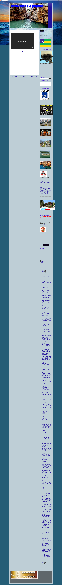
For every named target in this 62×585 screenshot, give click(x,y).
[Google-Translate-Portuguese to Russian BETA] (50, 83)
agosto (43, 273)
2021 (42, 260)
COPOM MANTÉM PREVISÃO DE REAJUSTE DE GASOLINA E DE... (46, 477)
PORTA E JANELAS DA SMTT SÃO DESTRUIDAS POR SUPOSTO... (46, 374)
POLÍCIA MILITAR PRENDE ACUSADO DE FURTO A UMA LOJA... (46, 397)
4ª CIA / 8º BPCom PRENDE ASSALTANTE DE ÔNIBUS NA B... (46, 307)
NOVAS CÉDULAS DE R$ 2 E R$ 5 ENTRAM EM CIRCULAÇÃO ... (46, 352)
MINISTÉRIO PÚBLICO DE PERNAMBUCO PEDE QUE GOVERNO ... (46, 364)
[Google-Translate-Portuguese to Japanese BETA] (47, 83)
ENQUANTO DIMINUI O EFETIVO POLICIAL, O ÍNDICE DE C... (46, 437)
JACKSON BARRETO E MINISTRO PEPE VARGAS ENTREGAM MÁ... (46, 395)
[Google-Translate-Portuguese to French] (43, 83)
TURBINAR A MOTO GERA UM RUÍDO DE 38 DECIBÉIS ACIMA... (46, 556)
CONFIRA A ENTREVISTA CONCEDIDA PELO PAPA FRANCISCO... (45, 325)
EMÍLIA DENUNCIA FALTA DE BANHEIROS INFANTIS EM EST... (46, 539)
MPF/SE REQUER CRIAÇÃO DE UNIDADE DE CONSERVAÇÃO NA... (46, 305)
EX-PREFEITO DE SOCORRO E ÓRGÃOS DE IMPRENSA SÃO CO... (46, 442)
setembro (43, 272)
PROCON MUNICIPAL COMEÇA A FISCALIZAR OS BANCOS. (46, 329)
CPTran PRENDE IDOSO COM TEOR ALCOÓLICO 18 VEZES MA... (46, 372)
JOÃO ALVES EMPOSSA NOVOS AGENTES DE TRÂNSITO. (46, 350)
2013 (42, 268)
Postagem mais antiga (34, 76)
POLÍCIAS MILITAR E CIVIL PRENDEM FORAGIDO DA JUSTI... (46, 537)
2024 (42, 258)
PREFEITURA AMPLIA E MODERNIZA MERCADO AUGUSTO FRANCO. (45, 543)
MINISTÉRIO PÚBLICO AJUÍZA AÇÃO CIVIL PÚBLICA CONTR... (46, 498)
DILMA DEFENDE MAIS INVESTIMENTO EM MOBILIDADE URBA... (45, 462)
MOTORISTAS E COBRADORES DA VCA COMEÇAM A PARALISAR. (46, 509)
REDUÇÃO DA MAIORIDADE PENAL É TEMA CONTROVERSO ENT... (46, 550)
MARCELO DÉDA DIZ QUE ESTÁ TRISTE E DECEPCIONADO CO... (46, 522)
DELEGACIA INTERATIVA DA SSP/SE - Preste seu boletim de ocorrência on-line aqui (45, 183)
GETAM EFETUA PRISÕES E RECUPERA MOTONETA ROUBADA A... (46, 516)
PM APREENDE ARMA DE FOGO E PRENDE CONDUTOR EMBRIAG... (46, 473)
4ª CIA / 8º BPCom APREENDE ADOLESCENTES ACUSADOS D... (46, 511)
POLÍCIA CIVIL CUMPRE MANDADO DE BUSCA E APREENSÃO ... (46, 491)
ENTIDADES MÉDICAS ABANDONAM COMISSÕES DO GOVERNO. (46, 446)
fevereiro (43, 562)
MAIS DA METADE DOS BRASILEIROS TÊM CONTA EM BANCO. (46, 505)
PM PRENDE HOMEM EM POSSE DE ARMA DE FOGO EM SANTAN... (46, 283)
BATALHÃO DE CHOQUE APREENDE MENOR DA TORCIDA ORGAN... (45, 327)
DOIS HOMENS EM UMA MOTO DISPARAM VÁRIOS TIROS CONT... (46, 548)
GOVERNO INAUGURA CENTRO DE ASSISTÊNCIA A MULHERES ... (46, 342)
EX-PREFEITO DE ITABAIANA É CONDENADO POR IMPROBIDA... (46, 525)
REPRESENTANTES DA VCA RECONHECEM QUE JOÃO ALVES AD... (46, 471)
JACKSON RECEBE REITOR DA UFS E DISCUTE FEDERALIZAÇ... (46, 286)
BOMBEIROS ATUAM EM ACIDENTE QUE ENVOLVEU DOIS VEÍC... (46, 527)
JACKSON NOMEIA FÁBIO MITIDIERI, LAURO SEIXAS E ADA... (46, 455)
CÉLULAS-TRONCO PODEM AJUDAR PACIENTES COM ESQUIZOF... (46, 362)
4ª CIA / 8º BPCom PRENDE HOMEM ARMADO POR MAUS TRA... (46, 320)
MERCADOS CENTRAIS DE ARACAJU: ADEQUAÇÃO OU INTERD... (46, 519)
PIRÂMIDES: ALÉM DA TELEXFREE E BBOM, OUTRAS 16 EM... (46, 551)
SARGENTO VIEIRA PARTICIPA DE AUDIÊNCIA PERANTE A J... (46, 337)
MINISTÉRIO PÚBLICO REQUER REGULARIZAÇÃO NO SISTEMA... (46, 484)
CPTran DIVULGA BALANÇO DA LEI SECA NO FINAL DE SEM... (46, 344)
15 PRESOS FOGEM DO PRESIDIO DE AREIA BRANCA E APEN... (46, 430)
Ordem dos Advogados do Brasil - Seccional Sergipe (44, 195)
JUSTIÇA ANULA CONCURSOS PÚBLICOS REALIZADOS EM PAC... (46, 309)
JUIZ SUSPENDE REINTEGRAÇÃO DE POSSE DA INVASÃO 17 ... (46, 314)
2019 (42, 261)
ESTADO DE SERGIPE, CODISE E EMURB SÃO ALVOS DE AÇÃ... (46, 377)
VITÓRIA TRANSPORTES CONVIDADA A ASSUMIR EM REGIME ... (46, 494)
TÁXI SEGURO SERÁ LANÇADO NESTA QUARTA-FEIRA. (46, 388)
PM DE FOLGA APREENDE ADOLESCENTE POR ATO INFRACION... (45, 402)
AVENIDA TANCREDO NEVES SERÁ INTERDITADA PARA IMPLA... (46, 475)
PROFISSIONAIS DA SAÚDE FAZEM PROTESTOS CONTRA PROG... (46, 301)
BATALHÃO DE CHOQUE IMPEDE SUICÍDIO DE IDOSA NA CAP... (46, 278)
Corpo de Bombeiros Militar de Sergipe (45, 190)
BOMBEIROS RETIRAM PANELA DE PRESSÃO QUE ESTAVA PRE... (46, 359)
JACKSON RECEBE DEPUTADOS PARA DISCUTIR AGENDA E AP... (46, 466)
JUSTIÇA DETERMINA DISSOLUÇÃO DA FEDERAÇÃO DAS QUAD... (46, 293)
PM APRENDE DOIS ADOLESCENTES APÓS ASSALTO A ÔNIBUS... (45, 420)
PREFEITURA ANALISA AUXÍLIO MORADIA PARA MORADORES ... (46, 322)
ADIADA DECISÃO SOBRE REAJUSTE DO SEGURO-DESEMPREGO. (45, 276)
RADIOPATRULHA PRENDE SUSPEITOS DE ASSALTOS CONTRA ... (46, 453)
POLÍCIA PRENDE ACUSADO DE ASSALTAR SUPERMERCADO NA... (46, 393)
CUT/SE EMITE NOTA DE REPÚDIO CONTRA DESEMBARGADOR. (46, 333)
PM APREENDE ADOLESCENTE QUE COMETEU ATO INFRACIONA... (46, 380)
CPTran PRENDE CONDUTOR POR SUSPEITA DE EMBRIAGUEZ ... (46, 540)
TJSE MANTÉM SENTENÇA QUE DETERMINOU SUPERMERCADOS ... (46, 298)
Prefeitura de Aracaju (43, 185)
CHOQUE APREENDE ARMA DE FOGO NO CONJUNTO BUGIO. (46, 335)
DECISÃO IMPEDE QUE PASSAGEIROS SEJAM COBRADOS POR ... (45, 354)
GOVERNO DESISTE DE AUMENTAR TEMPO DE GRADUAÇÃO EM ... (45, 281)
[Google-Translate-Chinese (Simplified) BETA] (42, 83)
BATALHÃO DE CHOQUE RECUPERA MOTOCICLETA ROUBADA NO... (46, 412)
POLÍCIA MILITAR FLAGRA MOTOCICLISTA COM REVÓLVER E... (45, 312)
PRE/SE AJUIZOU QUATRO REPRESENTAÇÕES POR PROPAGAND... (45, 386)
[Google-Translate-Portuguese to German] (44, 83)
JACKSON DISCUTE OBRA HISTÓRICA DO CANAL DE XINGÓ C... (46, 534)
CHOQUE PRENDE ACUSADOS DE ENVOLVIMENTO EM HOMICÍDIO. (46, 507)
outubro (43, 271)
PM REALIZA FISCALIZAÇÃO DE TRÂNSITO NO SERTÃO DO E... (46, 375)
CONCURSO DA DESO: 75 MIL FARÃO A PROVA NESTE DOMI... (46, 318)
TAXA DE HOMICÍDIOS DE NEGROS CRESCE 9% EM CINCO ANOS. (46, 554)
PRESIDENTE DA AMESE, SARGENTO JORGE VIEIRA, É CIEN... (46, 480)
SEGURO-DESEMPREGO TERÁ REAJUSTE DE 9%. (46, 383)
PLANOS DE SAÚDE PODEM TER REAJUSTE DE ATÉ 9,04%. (46, 406)
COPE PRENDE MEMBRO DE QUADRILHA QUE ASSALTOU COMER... (46, 367)
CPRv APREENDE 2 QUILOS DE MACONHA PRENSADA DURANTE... (46, 458)
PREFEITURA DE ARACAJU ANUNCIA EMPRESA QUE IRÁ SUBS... (46, 288)
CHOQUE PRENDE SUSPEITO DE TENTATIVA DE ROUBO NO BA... (46, 444)
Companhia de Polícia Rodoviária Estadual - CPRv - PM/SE (44, 194)
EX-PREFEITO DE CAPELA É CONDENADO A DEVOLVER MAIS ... (46, 369)
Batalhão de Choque (43, 189)
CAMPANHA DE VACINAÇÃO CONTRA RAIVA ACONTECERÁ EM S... (46, 502)
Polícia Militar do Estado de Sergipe (45, 188)
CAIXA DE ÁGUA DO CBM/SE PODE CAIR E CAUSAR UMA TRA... (46, 358)
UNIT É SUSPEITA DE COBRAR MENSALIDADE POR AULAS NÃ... (46, 460)
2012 (42, 564)
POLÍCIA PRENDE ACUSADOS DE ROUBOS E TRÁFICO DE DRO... (46, 532)
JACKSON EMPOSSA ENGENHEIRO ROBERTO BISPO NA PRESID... (46, 514)
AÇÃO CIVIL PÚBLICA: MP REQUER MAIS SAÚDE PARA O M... (46, 399)
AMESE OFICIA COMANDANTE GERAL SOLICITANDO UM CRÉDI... (46, 530)
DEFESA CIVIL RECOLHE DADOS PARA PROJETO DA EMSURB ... (46, 426)
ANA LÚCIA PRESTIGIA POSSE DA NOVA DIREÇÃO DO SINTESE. (46, 418)
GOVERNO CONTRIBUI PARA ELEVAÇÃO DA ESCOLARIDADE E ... (46, 489)
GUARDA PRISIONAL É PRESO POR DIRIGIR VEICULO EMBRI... (46, 482)
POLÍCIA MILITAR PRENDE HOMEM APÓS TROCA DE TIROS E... (46, 339)
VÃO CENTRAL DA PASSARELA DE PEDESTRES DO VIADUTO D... (46, 422)
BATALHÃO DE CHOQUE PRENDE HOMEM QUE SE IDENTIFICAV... (46, 448)
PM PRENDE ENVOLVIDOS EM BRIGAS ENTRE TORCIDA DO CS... (46, 331)
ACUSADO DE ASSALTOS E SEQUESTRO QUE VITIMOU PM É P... (46, 496)
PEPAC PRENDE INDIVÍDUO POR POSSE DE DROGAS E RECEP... (46, 521)
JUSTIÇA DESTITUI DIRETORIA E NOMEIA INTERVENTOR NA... (46, 345)
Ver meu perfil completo (43, 36)
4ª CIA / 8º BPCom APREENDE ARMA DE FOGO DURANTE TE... (46, 424)
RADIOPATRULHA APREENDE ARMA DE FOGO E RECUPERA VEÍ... (46, 468)
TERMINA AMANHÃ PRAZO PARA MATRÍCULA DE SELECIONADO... (46, 432)
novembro (43, 270)
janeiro (43, 563)
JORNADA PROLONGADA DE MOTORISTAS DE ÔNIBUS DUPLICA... (46, 439)
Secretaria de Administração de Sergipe (45, 191)
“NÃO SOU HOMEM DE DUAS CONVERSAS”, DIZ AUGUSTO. (46, 413)
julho (42, 274)
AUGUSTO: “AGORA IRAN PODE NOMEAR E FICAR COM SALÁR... (46, 390)
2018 (42, 262)
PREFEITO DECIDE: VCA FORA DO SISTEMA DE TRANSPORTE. (46, 382)
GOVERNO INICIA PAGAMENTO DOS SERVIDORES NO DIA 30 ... (46, 356)
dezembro (43, 269)
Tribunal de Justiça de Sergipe (44, 192)
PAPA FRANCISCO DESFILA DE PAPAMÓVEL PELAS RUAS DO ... (46, 404)
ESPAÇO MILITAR (42, 181)
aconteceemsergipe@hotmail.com (44, 224)
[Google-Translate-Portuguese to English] (48, 83)
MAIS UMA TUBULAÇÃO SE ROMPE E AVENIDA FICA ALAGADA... (45, 291)
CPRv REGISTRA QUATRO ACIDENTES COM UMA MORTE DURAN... (46, 416)
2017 (42, 263)
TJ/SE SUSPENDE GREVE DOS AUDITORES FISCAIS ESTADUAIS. (46, 450)
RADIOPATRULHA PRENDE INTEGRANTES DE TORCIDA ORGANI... (46, 348)
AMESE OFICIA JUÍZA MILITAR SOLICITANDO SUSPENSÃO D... (46, 409)
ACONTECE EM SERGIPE (27, 6)
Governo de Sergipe (43, 184)
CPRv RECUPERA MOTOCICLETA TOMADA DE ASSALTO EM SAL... (46, 464)
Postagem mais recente (15, 76)
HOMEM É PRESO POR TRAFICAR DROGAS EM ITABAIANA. (46, 302)
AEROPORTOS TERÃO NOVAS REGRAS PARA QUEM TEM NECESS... (46, 487)
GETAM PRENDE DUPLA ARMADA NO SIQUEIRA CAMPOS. (46, 407)
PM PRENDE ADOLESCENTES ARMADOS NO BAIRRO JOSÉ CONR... (46, 316)
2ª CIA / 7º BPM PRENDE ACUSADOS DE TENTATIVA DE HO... (46, 296)
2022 (42, 259)
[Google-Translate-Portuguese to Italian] (46, 83)
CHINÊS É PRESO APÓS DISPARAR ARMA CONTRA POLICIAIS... (46, 500)
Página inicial (24, 76)
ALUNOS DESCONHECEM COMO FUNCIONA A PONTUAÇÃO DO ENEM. (46, 435)
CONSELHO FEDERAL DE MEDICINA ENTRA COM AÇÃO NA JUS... (46, 428)
